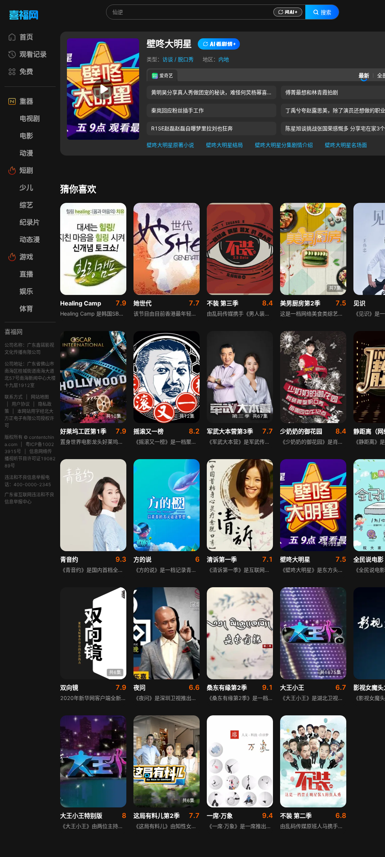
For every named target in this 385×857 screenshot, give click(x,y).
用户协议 (21, 404)
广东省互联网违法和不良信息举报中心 (29, 498)
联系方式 (14, 397)
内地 (223, 59)
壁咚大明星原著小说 (170, 145)
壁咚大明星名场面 (346, 145)
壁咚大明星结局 (224, 145)
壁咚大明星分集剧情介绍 (284, 145)
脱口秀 (186, 59)
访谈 (167, 59)
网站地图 (40, 397)
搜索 (326, 12)
